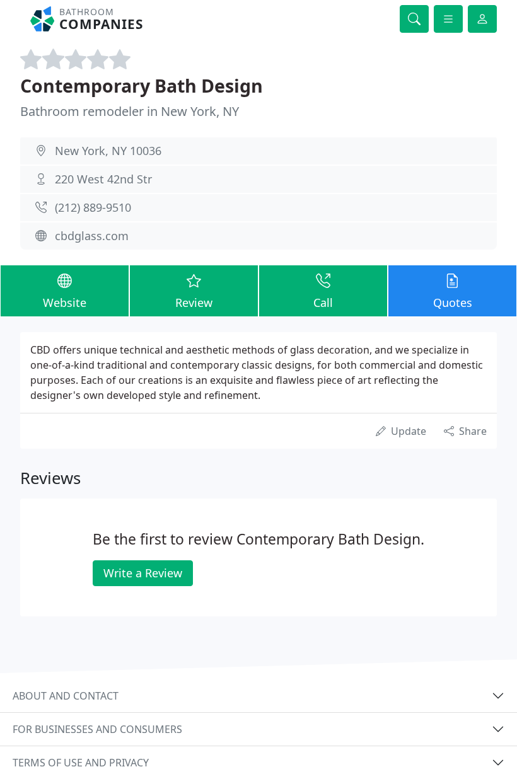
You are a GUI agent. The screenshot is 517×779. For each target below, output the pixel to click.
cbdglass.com (92, 235)
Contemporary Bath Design (141, 85)
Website (64, 302)
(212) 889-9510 (93, 207)
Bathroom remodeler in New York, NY (129, 111)
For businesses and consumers (97, 729)
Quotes (452, 302)
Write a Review (142, 572)
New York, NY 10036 (108, 150)
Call (323, 302)
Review (193, 302)
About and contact (66, 696)
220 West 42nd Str (103, 179)
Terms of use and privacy (81, 763)
